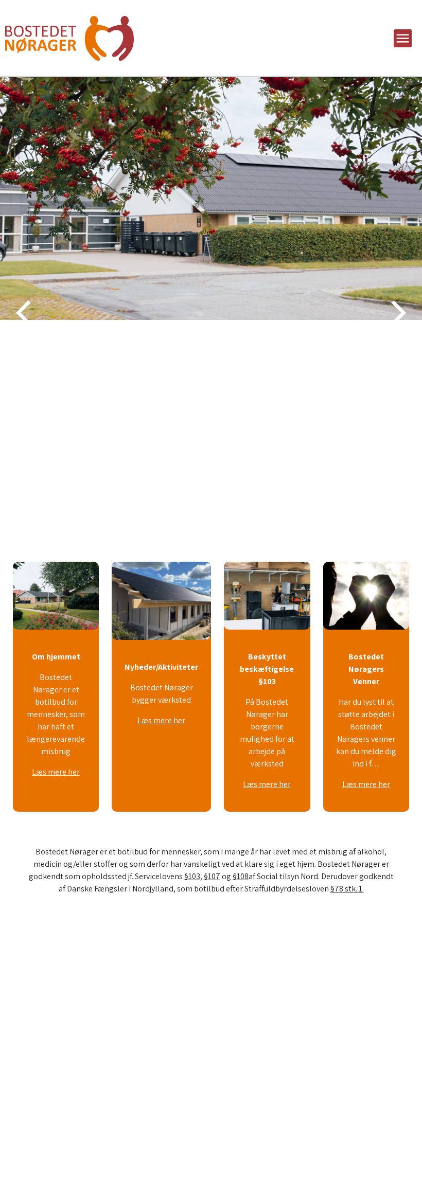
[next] (396, 312)
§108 (241, 876)
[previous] (25, 312)
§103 (192, 876)
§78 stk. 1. (347, 888)
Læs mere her (56, 771)
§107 (212, 876)
